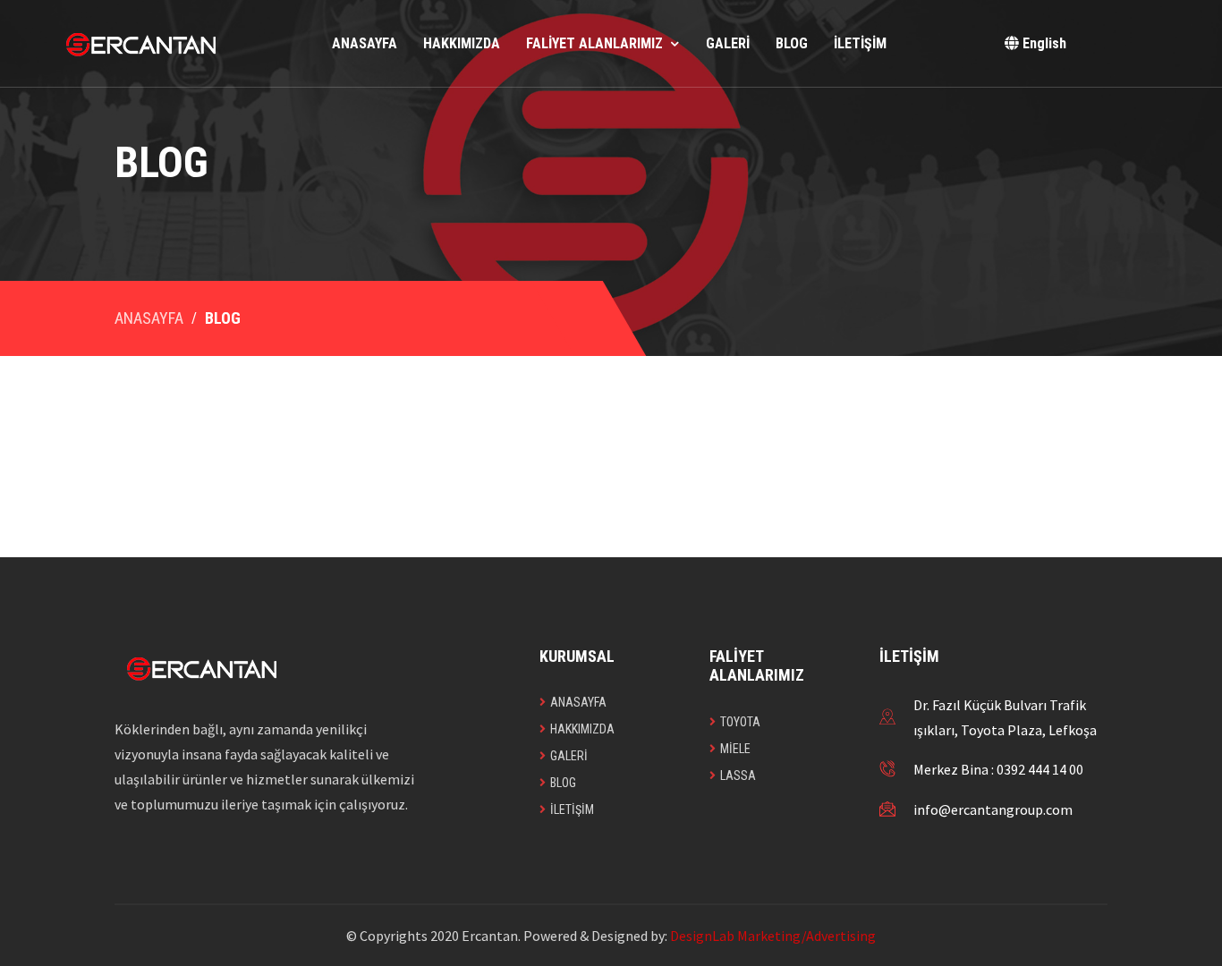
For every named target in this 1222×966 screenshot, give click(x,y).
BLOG (792, 43)
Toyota (740, 722)
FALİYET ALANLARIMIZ (594, 43)
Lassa (738, 775)
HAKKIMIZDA (461, 43)
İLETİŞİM (860, 43)
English (1042, 43)
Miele (735, 748)
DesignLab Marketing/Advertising (773, 936)
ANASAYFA (364, 43)
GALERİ (728, 43)
